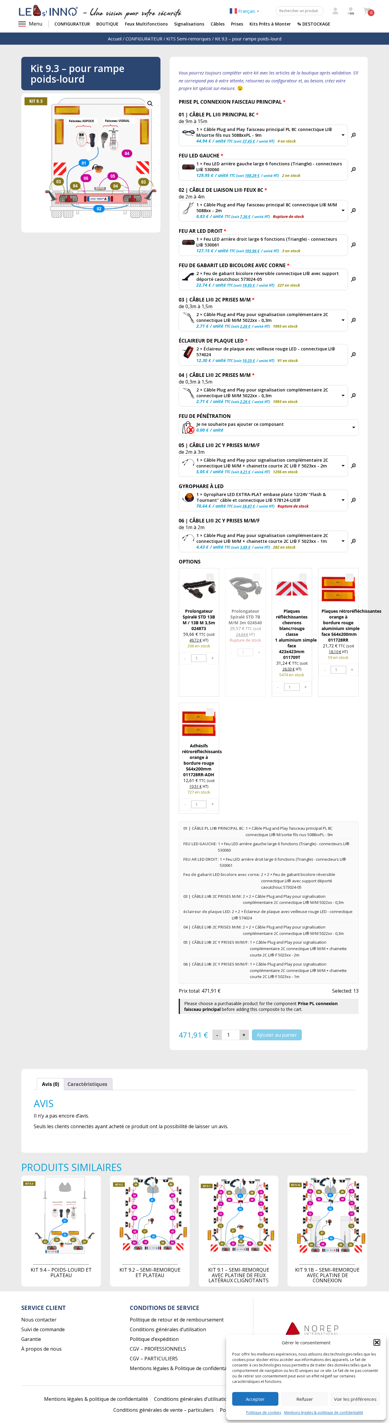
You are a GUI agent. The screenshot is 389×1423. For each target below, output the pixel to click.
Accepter (255, 1399)
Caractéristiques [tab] (87, 1084)
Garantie (31, 1339)
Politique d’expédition (154, 1339)
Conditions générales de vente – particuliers (163, 1410)
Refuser (304, 1399)
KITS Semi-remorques (188, 39)
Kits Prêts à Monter (270, 24)
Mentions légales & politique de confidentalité (323, 1412)
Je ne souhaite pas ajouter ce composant (240, 424)
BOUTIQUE (107, 24)
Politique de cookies (263, 1412)
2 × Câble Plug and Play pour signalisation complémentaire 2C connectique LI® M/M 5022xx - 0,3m (262, 317)
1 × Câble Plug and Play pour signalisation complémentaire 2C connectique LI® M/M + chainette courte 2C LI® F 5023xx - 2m (262, 463)
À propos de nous (41, 1348)
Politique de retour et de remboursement (177, 1319)
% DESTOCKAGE (313, 24)
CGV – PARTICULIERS (154, 1358)
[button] (377, 1342)
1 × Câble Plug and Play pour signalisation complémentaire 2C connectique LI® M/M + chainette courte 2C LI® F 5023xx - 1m (262, 538)
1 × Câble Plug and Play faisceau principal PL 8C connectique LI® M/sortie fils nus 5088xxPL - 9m (264, 132)
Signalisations (189, 24)
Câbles (218, 24)
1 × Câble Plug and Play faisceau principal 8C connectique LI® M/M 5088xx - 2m (266, 207)
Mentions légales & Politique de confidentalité (182, 1368)
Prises (237, 24)
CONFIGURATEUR (72, 24)
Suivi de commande (43, 1329)
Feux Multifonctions (146, 24)
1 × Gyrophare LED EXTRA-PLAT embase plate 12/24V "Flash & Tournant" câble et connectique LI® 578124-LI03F (261, 497)
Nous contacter (39, 1319)
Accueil (115, 39)
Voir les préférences (355, 1399)
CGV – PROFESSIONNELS (158, 1348)
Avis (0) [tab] (50, 1084)
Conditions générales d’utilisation (168, 1329)
